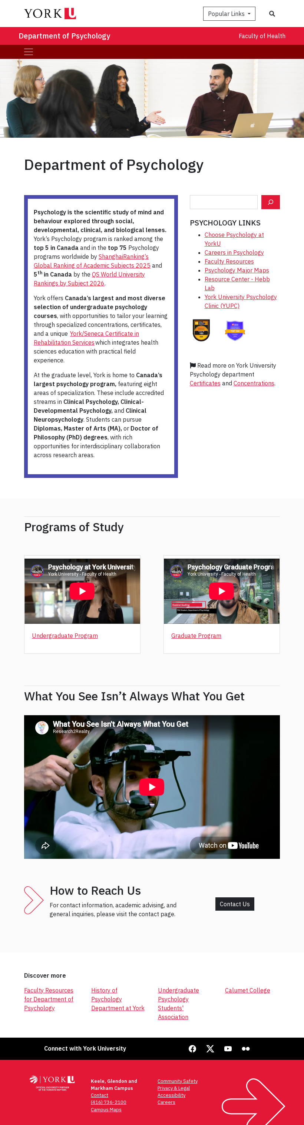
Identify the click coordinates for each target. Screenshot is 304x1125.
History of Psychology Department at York (118, 999)
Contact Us (235, 904)
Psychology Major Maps (237, 270)
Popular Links (227, 13)
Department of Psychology (64, 36)
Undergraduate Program (65, 635)
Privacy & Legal (174, 1088)
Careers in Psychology (234, 252)
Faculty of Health (262, 36)
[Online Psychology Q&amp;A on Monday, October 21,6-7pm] (270, 202)
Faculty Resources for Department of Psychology (48, 999)
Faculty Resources (229, 261)
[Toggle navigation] (29, 52)
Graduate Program (196, 635)
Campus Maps (106, 1109)
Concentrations (254, 383)
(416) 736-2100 (108, 1102)
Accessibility (171, 1095)
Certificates (205, 383)
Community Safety (178, 1081)
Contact (99, 1095)
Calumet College (247, 990)
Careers (166, 1102)
